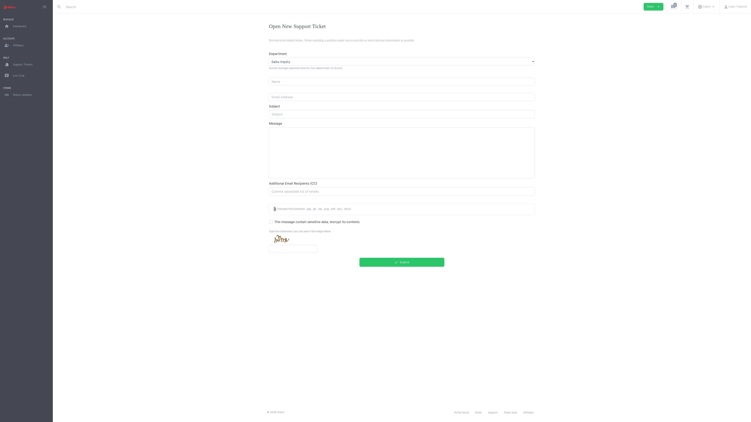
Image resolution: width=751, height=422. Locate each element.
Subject (274, 106)
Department (278, 54)
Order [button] (653, 7)
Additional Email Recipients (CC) (293, 183)
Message (275, 123)
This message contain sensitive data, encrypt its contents (316, 222)
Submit (402, 262)
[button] (674, 6)
